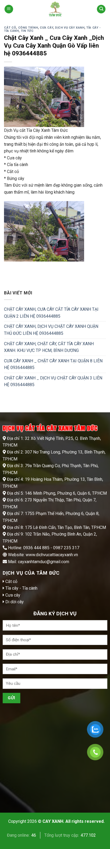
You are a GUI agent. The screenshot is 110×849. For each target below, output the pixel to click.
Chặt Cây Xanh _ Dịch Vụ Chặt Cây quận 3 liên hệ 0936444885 (53, 381)
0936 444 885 (36, 547)
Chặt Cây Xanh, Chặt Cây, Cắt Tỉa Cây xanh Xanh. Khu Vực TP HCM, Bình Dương (49, 347)
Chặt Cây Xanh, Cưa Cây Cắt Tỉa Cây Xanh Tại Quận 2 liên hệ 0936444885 (51, 313)
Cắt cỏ (10, 27)
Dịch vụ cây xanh (69, 27)
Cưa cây (46, 27)
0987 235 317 (65, 547)
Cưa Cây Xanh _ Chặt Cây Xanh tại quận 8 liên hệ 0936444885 (53, 364)
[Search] (101, 9)
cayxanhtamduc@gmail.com (43, 561)
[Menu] (9, 9)
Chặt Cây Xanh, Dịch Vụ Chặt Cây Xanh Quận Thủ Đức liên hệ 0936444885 (51, 330)
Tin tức (27, 31)
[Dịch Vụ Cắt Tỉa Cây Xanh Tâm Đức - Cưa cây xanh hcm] (55, 9)
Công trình (28, 27)
